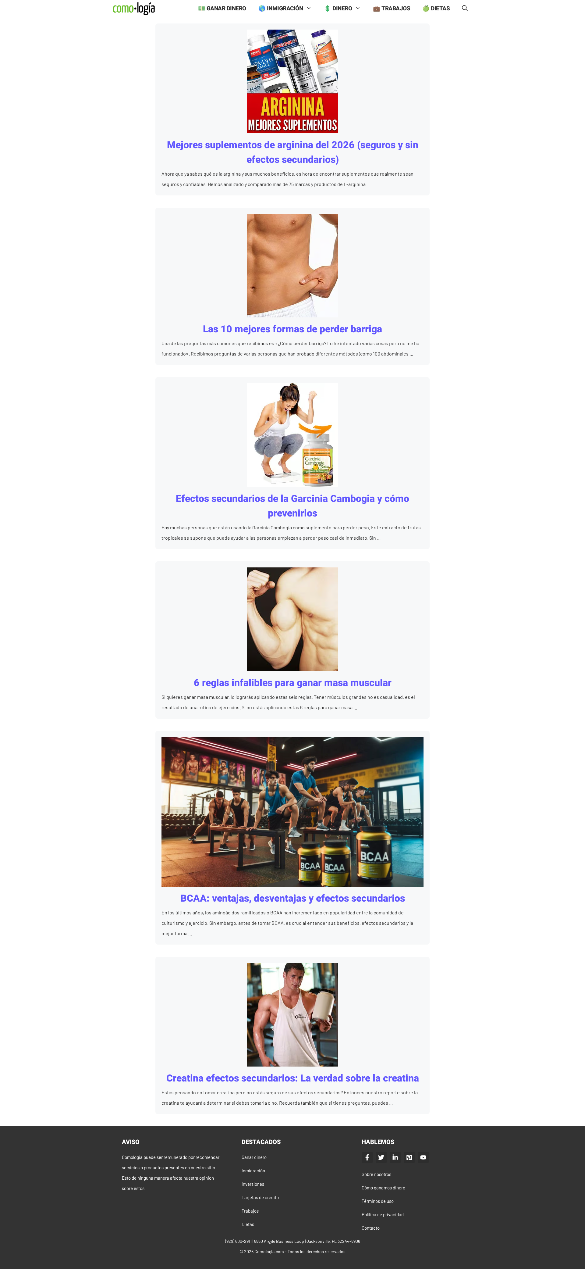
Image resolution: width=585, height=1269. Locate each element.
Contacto (371, 1228)
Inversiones (253, 1184)
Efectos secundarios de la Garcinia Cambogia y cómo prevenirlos (292, 506)
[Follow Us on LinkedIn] (395, 1157)
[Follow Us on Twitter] (381, 1157)
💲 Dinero (338, 8)
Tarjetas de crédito (260, 1197)
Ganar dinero (254, 1157)
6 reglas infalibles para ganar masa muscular (293, 683)
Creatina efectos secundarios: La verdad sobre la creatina (292, 1078)
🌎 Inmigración (280, 8)
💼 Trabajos (391, 8)
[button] (465, 8)
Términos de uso (378, 1201)
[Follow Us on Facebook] (367, 1157)
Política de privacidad (383, 1214)
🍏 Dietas (436, 8)
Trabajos (250, 1211)
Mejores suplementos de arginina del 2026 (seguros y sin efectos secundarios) (292, 152)
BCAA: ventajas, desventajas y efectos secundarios (292, 898)
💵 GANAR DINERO (222, 8)
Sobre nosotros (376, 1174)
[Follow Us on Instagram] (409, 1157)
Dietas (248, 1224)
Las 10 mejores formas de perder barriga (292, 329)
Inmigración (253, 1170)
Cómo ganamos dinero (383, 1187)
